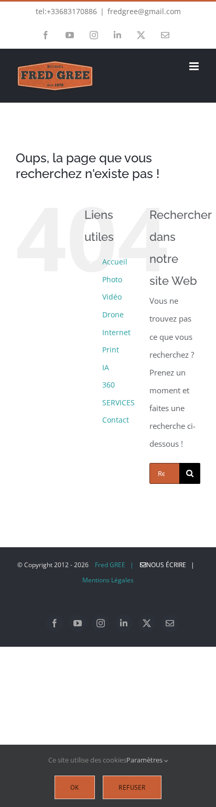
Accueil (114, 262)
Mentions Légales (108, 580)
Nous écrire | (172, 564)
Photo (112, 279)
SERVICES (118, 402)
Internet (116, 332)
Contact (115, 420)
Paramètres (145, 760)
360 (108, 385)
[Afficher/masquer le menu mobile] (194, 66)
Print (110, 350)
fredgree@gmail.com (144, 11)
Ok (74, 787)
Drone (113, 314)
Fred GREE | (114, 564)
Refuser (132, 787)
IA (105, 367)
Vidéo (112, 297)
